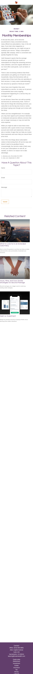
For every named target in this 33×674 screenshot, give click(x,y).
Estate (16, 665)
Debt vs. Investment (8, 316)
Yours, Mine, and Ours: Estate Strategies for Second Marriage (12, 282)
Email (3, 177)
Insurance (16, 667)
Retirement (16, 661)
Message (4, 187)
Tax (16, 669)
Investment (16, 663)
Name (3, 168)
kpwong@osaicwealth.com (16, 656)
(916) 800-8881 (19, 648)
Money (16, 672)
